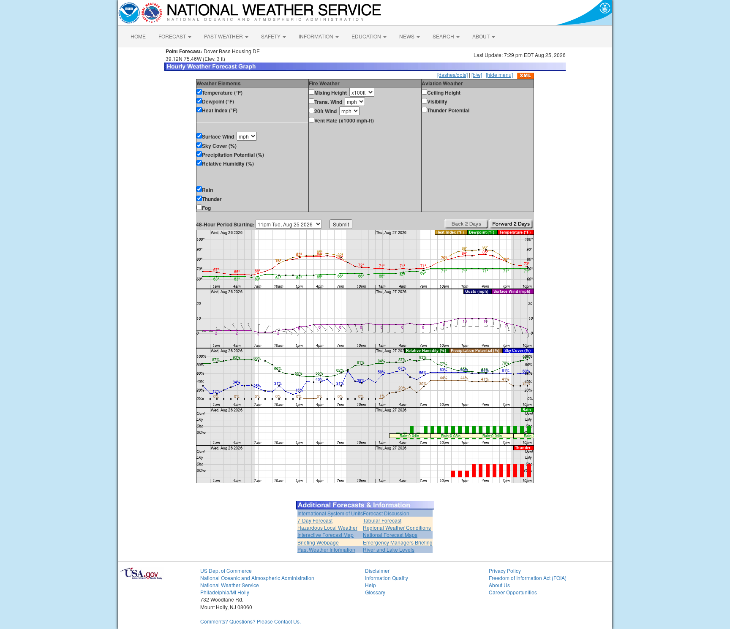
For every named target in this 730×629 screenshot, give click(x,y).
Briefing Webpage (318, 542)
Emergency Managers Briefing (398, 542)
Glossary (375, 592)
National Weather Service (229, 584)
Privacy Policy (505, 570)
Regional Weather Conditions (397, 527)
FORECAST (172, 36)
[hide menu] (499, 74)
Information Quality (386, 577)
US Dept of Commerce (226, 570)
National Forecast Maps (390, 534)
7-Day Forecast (314, 520)
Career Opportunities (513, 592)
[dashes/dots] (452, 74)
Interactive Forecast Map (325, 534)
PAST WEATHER (224, 36)
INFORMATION (317, 36)
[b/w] (476, 74)
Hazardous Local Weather (327, 527)
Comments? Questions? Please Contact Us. (250, 621)
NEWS (407, 36)
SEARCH (444, 36)
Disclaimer (377, 570)
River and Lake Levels (388, 549)
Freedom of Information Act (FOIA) (528, 577)
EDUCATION (366, 36)
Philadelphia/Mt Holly (224, 592)
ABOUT (481, 36)
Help (370, 584)
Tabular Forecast (382, 520)
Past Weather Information (326, 549)
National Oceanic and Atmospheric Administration (257, 577)
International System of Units (330, 513)
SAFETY (271, 36)
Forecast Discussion (386, 513)
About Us (499, 584)
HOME (138, 36)
